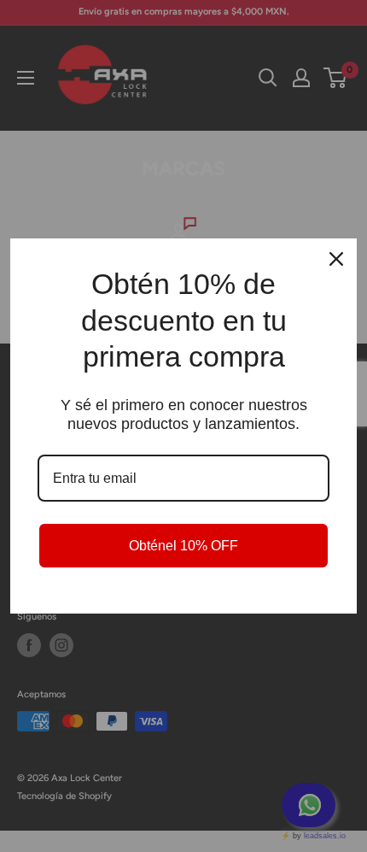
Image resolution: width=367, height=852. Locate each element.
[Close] (336, 258)
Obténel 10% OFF (183, 545)
